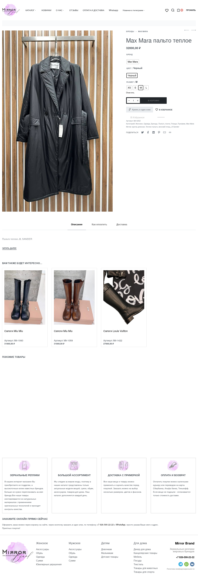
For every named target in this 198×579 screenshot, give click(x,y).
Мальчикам (107, 553)
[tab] (76, 224)
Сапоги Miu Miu (13, 331)
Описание (76, 224)
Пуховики (181, 123)
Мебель (138, 556)
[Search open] (172, 10)
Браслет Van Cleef (65, 430)
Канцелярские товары (145, 553)
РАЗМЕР (130, 82)
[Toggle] (9, 248)
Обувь (39, 553)
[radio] (133, 62)
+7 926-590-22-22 (105, 524)
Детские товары (109, 556)
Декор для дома (142, 549)
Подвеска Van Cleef (115, 430)
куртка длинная (138, 126)
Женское (139, 123)
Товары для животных (146, 568)
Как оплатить (99, 224)
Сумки (39, 560)
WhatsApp (120, 524)
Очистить (130, 92)
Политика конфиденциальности (180, 569)
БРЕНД (129, 54)
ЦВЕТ (128, 68)
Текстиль (138, 564)
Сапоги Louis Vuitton (115, 331)
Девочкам (106, 549)
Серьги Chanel (13, 430)
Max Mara (143, 31)
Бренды (130, 31)
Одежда (147, 123)
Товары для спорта (144, 571)
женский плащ (164, 126)
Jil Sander (175, 126)
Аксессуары (42, 549)
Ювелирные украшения (49, 564)
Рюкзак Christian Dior (166, 430)
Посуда (137, 560)
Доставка (121, 224)
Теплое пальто (152, 126)
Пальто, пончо (164, 123)
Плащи (174, 123)
